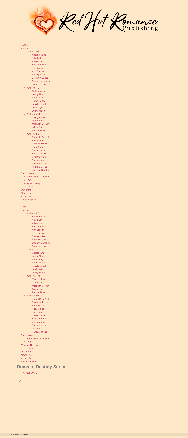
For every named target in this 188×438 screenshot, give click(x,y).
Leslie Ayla (37, 107)
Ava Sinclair (38, 71)
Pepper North (39, 130)
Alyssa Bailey (39, 64)
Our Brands (27, 189)
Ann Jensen (38, 68)
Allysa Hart (38, 61)
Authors (25, 48)
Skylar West (31, 373)
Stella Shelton (39, 163)
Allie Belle (37, 58)
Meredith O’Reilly (41, 124)
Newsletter (26, 193)
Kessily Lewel (39, 104)
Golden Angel (39, 91)
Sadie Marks (38, 150)
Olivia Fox (37, 127)
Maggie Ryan (39, 117)
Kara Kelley (37, 97)
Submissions (27, 173)
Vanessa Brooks (40, 170)
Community (27, 186)
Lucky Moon (38, 110)
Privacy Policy (28, 199)
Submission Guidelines (38, 176)
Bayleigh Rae (38, 74)
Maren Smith (38, 120)
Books (24, 44)
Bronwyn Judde (40, 77)
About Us (26, 196)
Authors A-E (33, 51)
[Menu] (18, 204)
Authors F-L (33, 87)
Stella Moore (38, 160)
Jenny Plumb (38, 94)
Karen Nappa (39, 100)
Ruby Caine (38, 147)
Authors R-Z (33, 133)
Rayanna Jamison (41, 140)
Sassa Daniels (39, 153)
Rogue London (39, 143)
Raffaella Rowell (40, 137)
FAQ (29, 180)
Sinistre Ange (39, 156)
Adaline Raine (39, 54)
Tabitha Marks (39, 166)
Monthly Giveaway (30, 183)
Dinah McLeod (39, 84)
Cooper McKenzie (41, 81)
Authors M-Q (33, 114)
